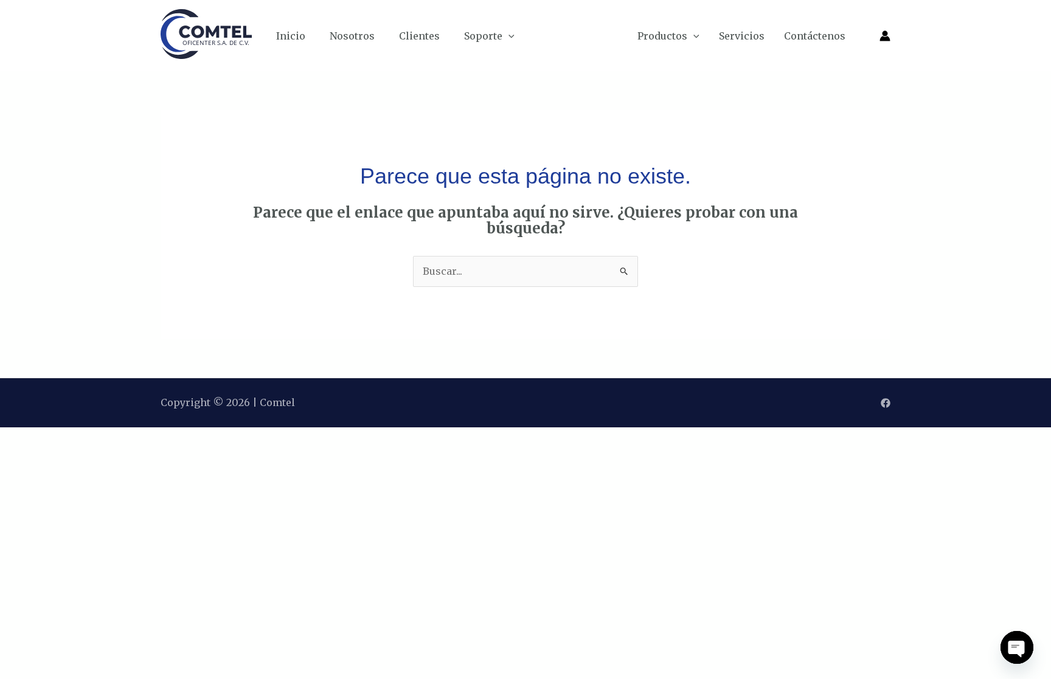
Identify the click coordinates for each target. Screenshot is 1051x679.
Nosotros (352, 36)
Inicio (290, 36)
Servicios (742, 36)
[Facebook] (885, 403)
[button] (508, 36)
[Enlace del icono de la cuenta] (884, 35)
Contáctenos (814, 36)
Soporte (483, 36)
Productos (662, 36)
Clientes (419, 36)
